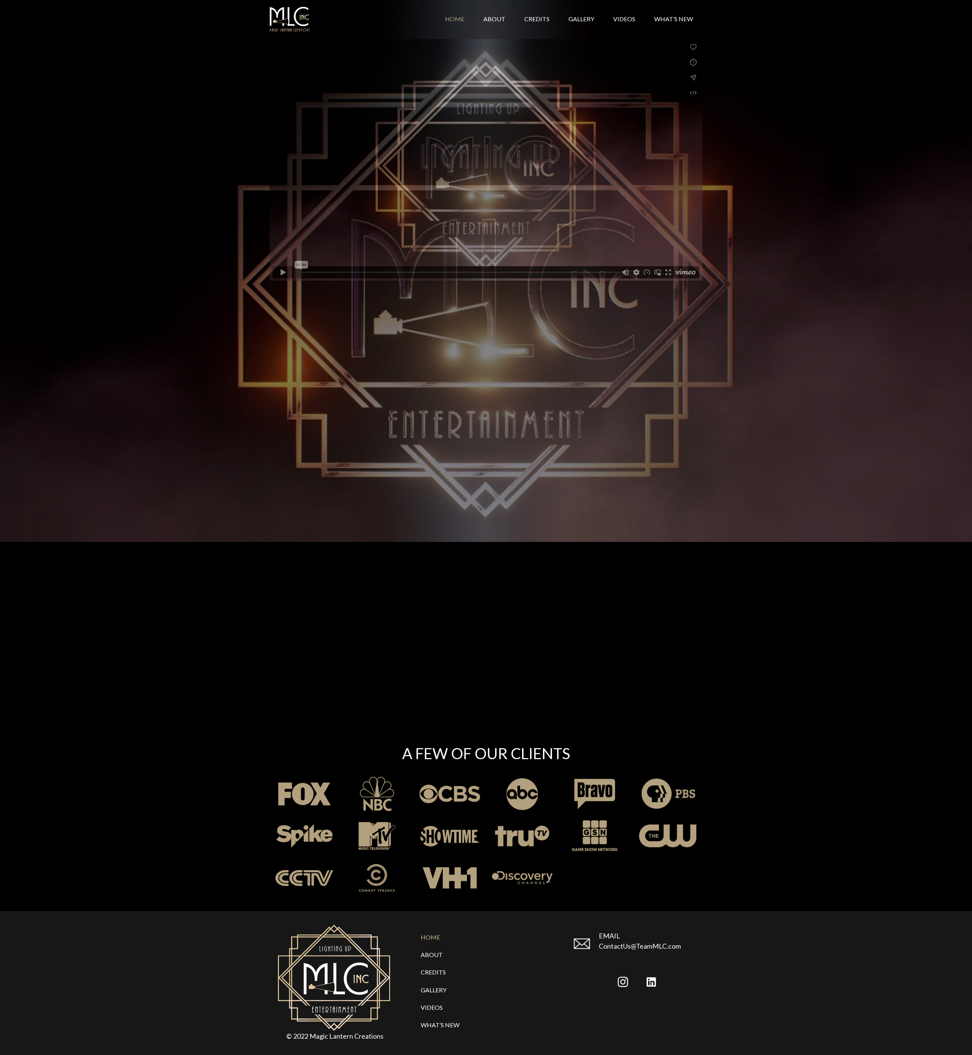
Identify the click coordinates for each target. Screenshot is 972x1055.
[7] (304, 793)
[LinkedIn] (651, 982)
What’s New (440, 1024)
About (432, 954)
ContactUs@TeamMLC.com (640, 946)
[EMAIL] (585, 944)
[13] (449, 877)
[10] (377, 793)
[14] (522, 793)
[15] (667, 793)
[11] (304, 836)
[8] (595, 836)
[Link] (289, 19)
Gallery (434, 989)
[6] (522, 877)
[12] (522, 836)
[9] (377, 836)
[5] (595, 793)
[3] (449, 793)
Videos (432, 1007)
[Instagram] (622, 982)
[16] (304, 877)
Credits (433, 972)
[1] (377, 877)
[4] (667, 836)
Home (430, 937)
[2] (449, 836)
